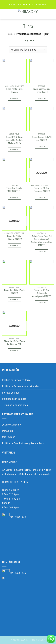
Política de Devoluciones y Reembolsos (23, 443)
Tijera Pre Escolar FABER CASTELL (14, 190)
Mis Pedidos (8, 437)
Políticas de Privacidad (14, 398)
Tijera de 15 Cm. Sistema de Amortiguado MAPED (41, 293)
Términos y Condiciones (15, 405)
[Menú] (4, 14)
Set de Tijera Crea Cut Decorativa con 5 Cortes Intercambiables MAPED (41, 241)
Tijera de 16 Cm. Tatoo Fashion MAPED (14, 343)
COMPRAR (14, 98)
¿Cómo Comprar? (11, 424)
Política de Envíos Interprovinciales (20, 386)
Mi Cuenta (7, 430)
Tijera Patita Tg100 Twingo (14, 90)
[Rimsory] (28, 14)
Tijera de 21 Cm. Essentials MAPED (41, 190)
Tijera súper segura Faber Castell (41, 90)
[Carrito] (52, 14)
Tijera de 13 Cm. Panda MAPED (14, 292)
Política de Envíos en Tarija (16, 380)
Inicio (10, 34)
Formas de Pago (11, 392)
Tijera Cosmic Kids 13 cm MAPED (42, 139)
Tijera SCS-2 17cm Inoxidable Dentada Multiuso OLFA (14, 140)
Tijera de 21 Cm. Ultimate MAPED (14, 238)
